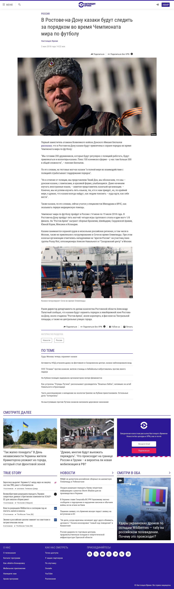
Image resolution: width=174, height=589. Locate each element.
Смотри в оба (128, 473)
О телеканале (9, 553)
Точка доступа (51, 553)
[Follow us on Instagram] (108, 554)
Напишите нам (9, 573)
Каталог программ (11, 558)
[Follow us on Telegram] (115, 554)
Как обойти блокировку (14, 563)
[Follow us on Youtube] (102, 554)
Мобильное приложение (14, 568)
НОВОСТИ (67, 473)
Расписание (50, 578)
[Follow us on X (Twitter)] (96, 554)
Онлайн (48, 568)
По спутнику (50, 563)
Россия (45, 13)
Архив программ (10, 578)
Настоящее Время (49, 41)
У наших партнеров (54, 558)
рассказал (46, 145)
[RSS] (121, 554)
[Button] (98, 54)
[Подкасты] (128, 554)
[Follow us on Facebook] (89, 554)
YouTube (49, 573)
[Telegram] (157, 5)
